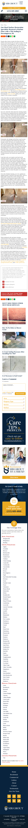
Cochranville (6, 565)
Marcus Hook (6, 725)
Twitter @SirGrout (19, 262)
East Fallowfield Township (9, 577)
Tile (8, 293)
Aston (4, 685)
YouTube (9, 801)
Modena (5, 617)
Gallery (14, 780)
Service (6, 404)
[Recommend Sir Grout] (14, 463)
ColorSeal (4, 294)
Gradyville (5, 717)
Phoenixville (6, 633)
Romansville (6, 641)
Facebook (6, 36)
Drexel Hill (6, 701)
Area (5, 398)
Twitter (8, 36)
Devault (5, 569)
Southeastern (6, 647)
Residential (10, 294)
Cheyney (5, 695)
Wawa (4, 751)
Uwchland (5, 663)
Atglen (4, 546)
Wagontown (6, 669)
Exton (4, 581)
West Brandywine (7, 675)
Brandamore (6, 554)
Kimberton (5, 599)
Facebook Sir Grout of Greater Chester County (13, 260)
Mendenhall (6, 615)
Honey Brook (6, 589)
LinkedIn (14, 801)
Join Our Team (14, 791)
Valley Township (7, 667)
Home (2, 25)
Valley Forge (6, 665)
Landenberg (6, 603)
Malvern (5, 613)
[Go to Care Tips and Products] (14, 429)
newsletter (24, 247)
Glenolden (5, 715)
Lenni (4, 723)
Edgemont (5, 703)
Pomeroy (5, 637)
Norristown (6, 621)
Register (9, 392)
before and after (11, 93)
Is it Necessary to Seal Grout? (12, 376)
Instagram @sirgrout (10, 284)
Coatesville (6, 563)
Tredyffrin (5, 659)
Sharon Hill (6, 739)
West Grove (6, 679)
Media (4, 727)
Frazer (4, 585)
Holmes (5, 719)
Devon (4, 571)
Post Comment (20, 393)
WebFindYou (18, 825)
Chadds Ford (6, 557)
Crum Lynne (6, 699)
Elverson (5, 579)
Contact (14, 786)
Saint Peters (6, 645)
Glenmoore (6, 587)
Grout (11, 293)
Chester (5, 691)
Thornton (5, 745)
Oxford (5, 625)
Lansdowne (6, 721)
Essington (5, 705)
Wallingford (6, 749)
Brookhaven (6, 687)
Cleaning (16, 293)
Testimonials (14, 788)
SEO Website (10, 825)
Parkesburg (6, 631)
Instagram (9, 796)
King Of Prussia (7, 601)
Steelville (5, 651)
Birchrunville (6, 552)
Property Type (8, 401)
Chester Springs (7, 561)
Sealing (20, 293)
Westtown (5, 681)
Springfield (6, 741)
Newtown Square (7, 731)
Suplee (4, 653)
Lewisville (5, 605)
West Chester (6, 677)
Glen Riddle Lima (7, 713)
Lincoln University (7, 607)
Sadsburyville (6, 643)
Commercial (14, 777)
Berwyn (5, 550)
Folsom (5, 709)
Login (3, 392)
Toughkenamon (7, 657)
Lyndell (5, 611)
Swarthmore (6, 743)
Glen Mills (5, 711)
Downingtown (6, 573)
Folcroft (5, 707)
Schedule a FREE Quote (14, 8)
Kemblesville (6, 595)
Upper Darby (6, 747)
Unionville (5, 661)
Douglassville (6, 538)
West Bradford (6, 673)
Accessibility (7, 819)
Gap (4, 757)
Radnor (5, 735)
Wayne (5, 671)
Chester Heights (7, 693)
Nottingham (6, 623)
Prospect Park (6, 733)
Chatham (5, 559)
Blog (5, 25)
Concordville (6, 567)
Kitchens (19, 294)
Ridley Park (6, 737)
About (14, 783)
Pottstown (5, 639)
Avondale (5, 548)
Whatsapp (10, 36)
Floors (15, 294)
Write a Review (2, 11)
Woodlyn (5, 753)
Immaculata (6, 591)
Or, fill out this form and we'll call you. (14, 513)
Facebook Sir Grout (9, 281)
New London (6, 619)
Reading (5, 542)
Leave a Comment (9, 379)
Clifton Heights (7, 697)
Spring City (6, 649)
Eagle (4, 575)
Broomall (5, 689)
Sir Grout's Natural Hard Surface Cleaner (11, 223)
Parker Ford (6, 629)
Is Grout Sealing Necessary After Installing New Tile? (13, 352)
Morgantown (6, 540)
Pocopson (5, 635)
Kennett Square (7, 597)
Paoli (4, 627)
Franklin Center (7, 583)
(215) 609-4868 (13, 11)
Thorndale (5, 655)
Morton (5, 729)
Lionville (5, 609)
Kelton (4, 593)
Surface (6, 407)
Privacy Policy (14, 819)
